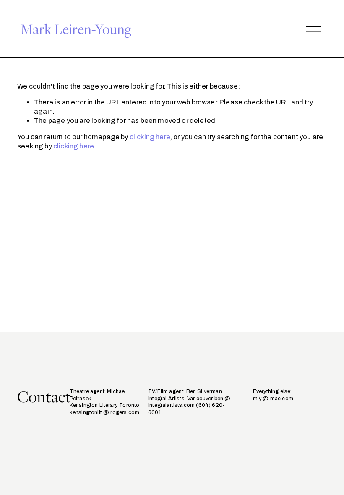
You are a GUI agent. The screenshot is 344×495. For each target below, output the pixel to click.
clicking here (150, 137)
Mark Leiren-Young (76, 28)
